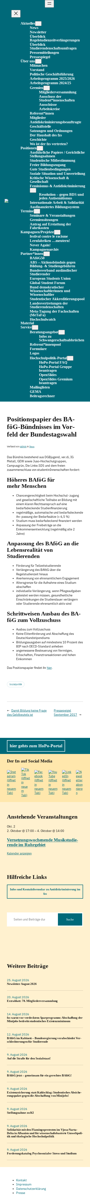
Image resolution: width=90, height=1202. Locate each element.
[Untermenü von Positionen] (40, 148)
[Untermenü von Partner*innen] (46, 253)
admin (23, 446)
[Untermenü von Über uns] (38, 61)
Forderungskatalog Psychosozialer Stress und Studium (42, 1153)
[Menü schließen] (16, 13)
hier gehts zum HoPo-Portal (36, 745)
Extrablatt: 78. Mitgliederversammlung (32, 1001)
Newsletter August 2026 (22, 984)
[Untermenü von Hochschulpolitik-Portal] (70, 358)
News (31, 446)
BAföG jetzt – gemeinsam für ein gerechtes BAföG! (39, 1075)
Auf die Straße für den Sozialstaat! (29, 1058)
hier (49, 668)
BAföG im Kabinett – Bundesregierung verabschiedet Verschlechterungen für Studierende (44, 1040)
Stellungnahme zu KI (20, 1112)
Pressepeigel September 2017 (65, 713)
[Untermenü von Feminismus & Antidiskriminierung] (33, 190)
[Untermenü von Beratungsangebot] (61, 332)
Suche (70, 919)
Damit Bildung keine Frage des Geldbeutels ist (27, 713)
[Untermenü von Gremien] (46, 88)
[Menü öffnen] (49, 4)
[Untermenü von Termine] (37, 211)
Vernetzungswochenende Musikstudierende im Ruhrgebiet (42, 842)
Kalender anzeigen (19, 853)
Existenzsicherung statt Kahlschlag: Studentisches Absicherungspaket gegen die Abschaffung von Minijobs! (44, 1094)
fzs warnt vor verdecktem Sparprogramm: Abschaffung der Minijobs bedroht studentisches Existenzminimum (45, 1019)
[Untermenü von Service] (35, 327)
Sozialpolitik (15, 684)
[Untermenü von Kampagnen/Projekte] (57, 232)
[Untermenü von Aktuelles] (38, 23)
